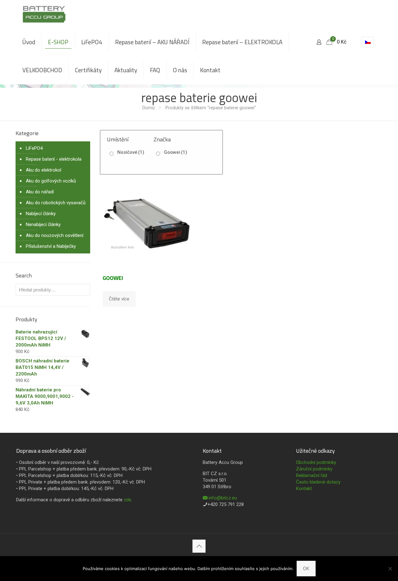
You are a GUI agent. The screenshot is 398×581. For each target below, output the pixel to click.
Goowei (175, 152)
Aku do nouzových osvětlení (54, 235)
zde (127, 500)
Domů (148, 108)
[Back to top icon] (199, 546)
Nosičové (130, 152)
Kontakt (304, 488)
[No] (390, 568)
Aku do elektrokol (43, 170)
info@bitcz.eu (223, 498)
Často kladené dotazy (318, 482)
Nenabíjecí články (43, 224)
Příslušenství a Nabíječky (51, 246)
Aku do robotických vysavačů (56, 202)
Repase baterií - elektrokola (53, 159)
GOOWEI (113, 278)
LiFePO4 (34, 148)
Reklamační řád (311, 475)
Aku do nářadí (40, 192)
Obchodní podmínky (316, 462)
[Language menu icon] (368, 42)
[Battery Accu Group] (44, 14)
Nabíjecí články (41, 213)
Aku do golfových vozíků (51, 181)
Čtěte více (119, 299)
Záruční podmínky (314, 469)
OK (306, 568)
